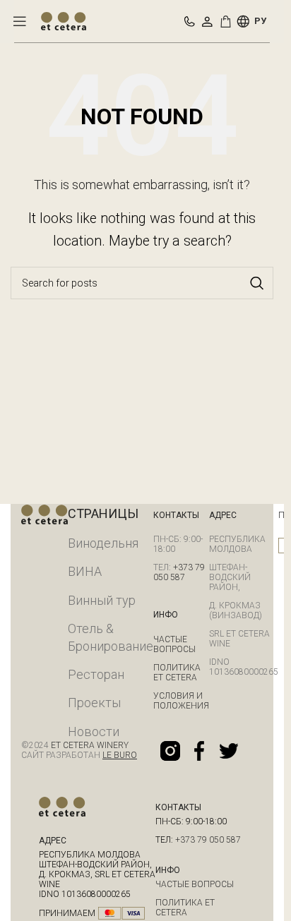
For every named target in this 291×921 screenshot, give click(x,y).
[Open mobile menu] (20, 21)
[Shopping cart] (228, 21)
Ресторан (96, 674)
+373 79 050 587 (179, 572)
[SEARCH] (257, 283)
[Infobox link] (189, 21)
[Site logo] (63, 20)
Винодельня (103, 543)
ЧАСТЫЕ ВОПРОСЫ (174, 644)
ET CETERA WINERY (89, 745)
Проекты (94, 702)
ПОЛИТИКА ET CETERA (177, 672)
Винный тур (102, 600)
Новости (93, 731)
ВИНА (85, 571)
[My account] (207, 21)
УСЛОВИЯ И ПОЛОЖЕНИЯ (181, 701)
